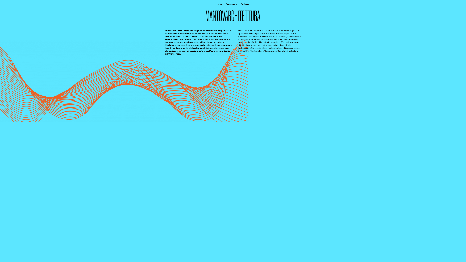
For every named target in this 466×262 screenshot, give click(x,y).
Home (219, 4)
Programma (231, 4)
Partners (245, 4)
